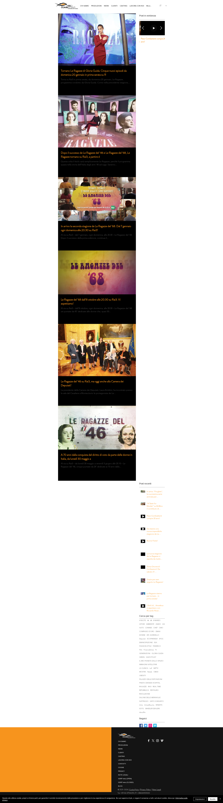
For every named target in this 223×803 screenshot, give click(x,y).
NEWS (120, 749)
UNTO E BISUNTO (157, 701)
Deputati (142, 639)
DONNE (142, 635)
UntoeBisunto (149, 705)
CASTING (121, 756)
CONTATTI (122, 764)
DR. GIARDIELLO (153, 635)
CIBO (161, 628)
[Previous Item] (143, 28)
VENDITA (159, 705)
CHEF (155, 628)
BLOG (120, 786)
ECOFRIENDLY (152, 639)
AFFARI (142, 624)
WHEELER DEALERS (152, 708)
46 (148, 620)
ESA (155, 642)
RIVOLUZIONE (144, 694)
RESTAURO (154, 690)
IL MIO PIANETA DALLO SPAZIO (151, 661)
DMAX (158, 631)
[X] (153, 740)
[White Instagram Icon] (157, 740)
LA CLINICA (143, 668)
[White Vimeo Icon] (162, 740)
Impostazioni (200, 799)
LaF (151, 668)
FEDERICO (157, 646)
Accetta (212, 799)
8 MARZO (156, 620)
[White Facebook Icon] (148, 740)
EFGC (161, 639)
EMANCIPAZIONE (146, 642)
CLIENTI (121, 752)
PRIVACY (121, 771)
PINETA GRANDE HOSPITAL (149, 683)
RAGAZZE (143, 686)
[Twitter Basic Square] (145, 725)
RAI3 (149, 686)
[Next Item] (161, 28)
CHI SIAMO (122, 741)
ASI (163, 624)
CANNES (148, 628)
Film (140, 650)
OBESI (156, 672)
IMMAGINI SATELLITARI (148, 664)
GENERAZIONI (144, 653)
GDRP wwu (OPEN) (125, 778)
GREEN (142, 657)
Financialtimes (149, 650)
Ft (156, 650)
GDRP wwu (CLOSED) (125, 782)
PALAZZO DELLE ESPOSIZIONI (150, 679)
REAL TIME (157, 686)
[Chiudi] (220, 799)
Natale (149, 672)
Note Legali (156, 789)
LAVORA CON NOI (125, 760)
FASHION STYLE (145, 646)
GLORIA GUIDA (157, 653)
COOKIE (121, 767)
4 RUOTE (142, 620)
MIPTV (156, 668)
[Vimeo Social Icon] (155, 725)
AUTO (141, 628)
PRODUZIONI (123, 745)
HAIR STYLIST (151, 657)
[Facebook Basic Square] (141, 725)
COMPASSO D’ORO (146, 631)
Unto (141, 705)
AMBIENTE (150, 624)
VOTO (141, 708)
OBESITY (142, 675)
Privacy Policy (145, 789)
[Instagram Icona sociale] (150, 725)
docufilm (142, 712)
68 (151, 620)
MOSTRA (142, 672)
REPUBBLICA (144, 690)
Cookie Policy (134, 789)
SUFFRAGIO (143, 701)
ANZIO (158, 624)
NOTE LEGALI (123, 775)
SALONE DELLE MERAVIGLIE (150, 697)
